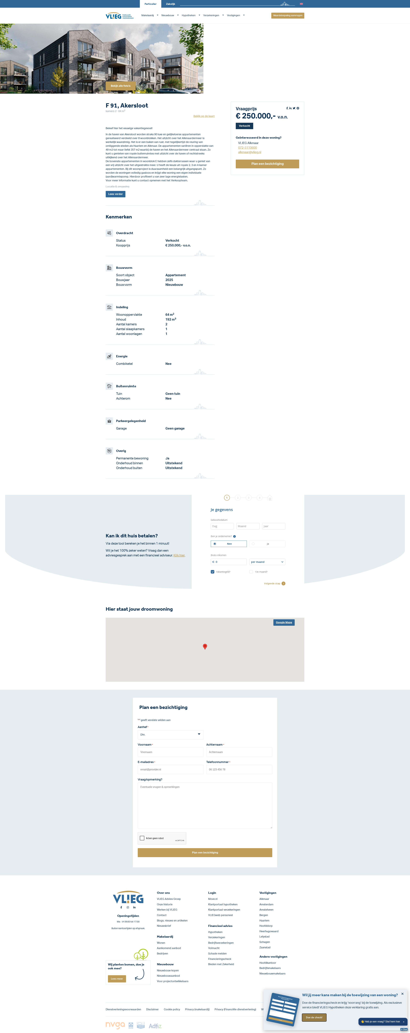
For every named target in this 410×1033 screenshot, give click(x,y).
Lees (115, 194)
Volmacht (214, 948)
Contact (162, 915)
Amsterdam (266, 904)
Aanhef (143, 727)
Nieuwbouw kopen (168, 970)
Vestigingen (233, 15)
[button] (205, 647)
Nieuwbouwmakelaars (272, 973)
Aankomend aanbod (169, 948)
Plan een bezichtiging (267, 163)
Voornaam (145, 744)
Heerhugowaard (269, 931)
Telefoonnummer (218, 762)
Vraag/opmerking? (150, 779)
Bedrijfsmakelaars (270, 968)
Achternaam (215, 744)
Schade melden (217, 953)
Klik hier (179, 555)
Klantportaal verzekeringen (224, 909)
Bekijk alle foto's (121, 86)
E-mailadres (146, 762)
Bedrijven (162, 953)
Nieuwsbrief (164, 926)
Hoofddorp (266, 926)
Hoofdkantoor (267, 963)
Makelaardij (147, 15)
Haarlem (264, 920)
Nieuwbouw (167, 15)
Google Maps (284, 622)
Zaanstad (265, 947)
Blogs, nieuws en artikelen (172, 920)
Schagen (264, 942)
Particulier (150, 3)
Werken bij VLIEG (167, 909)
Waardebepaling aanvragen (287, 15)
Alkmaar (264, 899)
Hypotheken (189, 15)
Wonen (161, 943)
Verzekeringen (211, 15)
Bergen (263, 915)
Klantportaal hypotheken (223, 904)
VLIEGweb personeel (220, 915)
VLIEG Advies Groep (169, 899)
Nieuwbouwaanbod (168, 976)
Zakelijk (170, 3)
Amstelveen (266, 909)
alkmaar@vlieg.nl (249, 152)
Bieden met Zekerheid (221, 964)
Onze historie (164, 904)
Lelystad (264, 936)
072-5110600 (247, 147)
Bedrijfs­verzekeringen (221, 943)
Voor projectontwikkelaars (172, 981)
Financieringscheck (219, 959)
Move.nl (212, 899)
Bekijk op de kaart (204, 116)
